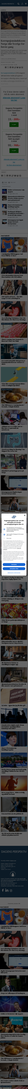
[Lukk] (24, 515)
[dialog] (14, 544)
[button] (14, 538)
